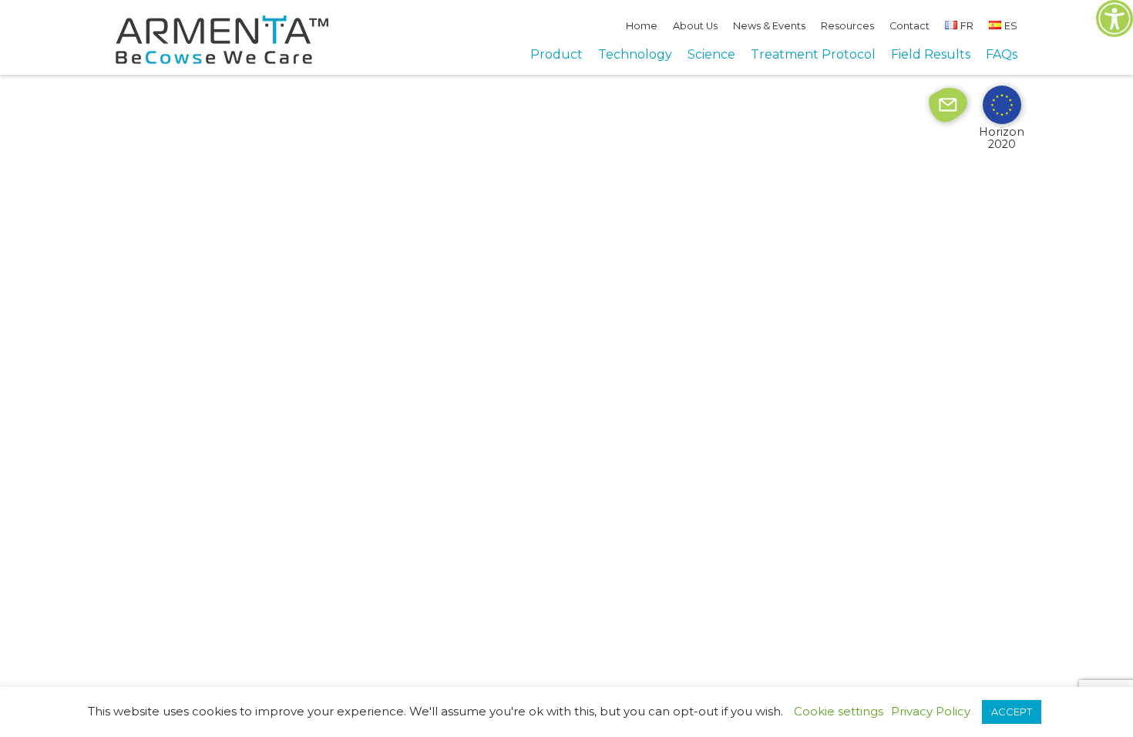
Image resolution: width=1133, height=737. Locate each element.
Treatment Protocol (813, 54)
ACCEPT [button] (1011, 711)
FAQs (1001, 54)
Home (641, 26)
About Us (695, 26)
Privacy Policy (930, 711)
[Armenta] (222, 59)
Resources (847, 26)
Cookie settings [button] (838, 711)
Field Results (930, 54)
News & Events (769, 26)
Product (556, 54)
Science (711, 54)
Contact (909, 26)
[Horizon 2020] (1002, 104)
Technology (635, 54)
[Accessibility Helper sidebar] (1114, 18)
